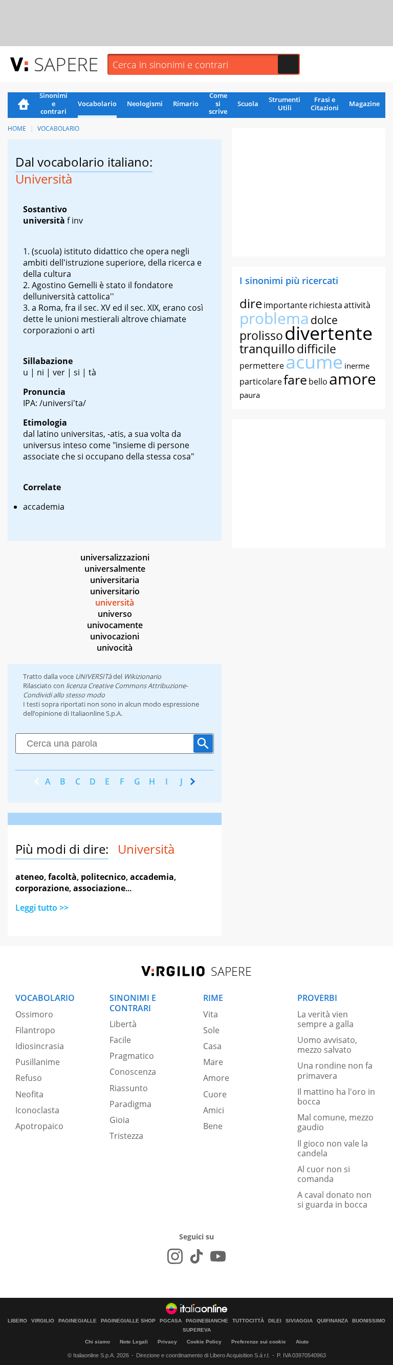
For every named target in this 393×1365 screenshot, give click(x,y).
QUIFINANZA (332, 1320)
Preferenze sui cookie (258, 1341)
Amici (213, 1110)
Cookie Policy (204, 1341)
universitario (115, 591)
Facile (120, 1040)
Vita (210, 1014)
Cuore (215, 1094)
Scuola (247, 103)
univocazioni (114, 636)
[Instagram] (175, 1256)
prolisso (261, 335)
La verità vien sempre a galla (325, 1019)
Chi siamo (97, 1341)
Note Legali (134, 1341)
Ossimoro (34, 1014)
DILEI (274, 1320)
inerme (356, 365)
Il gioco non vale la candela (332, 1148)
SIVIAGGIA (299, 1320)
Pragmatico (132, 1055)
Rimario (186, 103)
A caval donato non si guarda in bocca (334, 1199)
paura (249, 395)
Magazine (364, 103)
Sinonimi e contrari (53, 104)
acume (314, 361)
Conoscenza (133, 1071)
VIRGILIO (42, 1320)
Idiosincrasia (39, 1046)
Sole (211, 1030)
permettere (261, 365)
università (114, 602)
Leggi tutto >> (42, 907)
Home (23, 105)
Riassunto (129, 1088)
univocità (115, 647)
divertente (329, 333)
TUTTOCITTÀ (248, 1320)
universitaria (114, 580)
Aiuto (302, 1341)
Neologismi (145, 103)
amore (352, 378)
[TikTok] (196, 1256)
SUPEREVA (197, 1330)
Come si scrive (218, 104)
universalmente (114, 568)
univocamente (115, 625)
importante (286, 305)
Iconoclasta (37, 1110)
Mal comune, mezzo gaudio (335, 1122)
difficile (316, 348)
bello (318, 381)
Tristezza (126, 1135)
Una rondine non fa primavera (335, 1070)
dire (250, 303)
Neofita (29, 1094)
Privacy (167, 1341)
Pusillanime (37, 1062)
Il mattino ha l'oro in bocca (336, 1096)
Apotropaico (39, 1126)
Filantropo (35, 1030)
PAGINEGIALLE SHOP (128, 1320)
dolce (324, 320)
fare (295, 379)
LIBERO (17, 1320)
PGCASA (171, 1320)
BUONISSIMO (368, 1320)
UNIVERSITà (93, 676)
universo (115, 613)
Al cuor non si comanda (323, 1174)
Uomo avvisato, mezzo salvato (327, 1044)
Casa (212, 1046)
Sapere (66, 64)
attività (357, 305)
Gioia (119, 1120)
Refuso (28, 1077)
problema (274, 318)
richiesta (325, 305)
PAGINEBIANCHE (207, 1320)
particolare (260, 381)
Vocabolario (97, 103)
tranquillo (267, 348)
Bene (213, 1126)
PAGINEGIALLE (77, 1320)
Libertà (123, 1024)
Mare (213, 1062)
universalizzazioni (114, 557)
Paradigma (130, 1104)
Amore (216, 1077)
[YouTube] (218, 1256)
